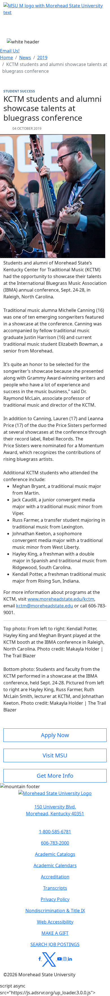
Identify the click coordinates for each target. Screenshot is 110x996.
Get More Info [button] (55, 775)
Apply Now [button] (55, 735)
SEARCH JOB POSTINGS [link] (55, 944)
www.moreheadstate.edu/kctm (61, 599)
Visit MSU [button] (55, 755)
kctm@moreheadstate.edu (44, 606)
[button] (55, 796)
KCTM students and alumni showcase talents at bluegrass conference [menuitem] (54, 67)
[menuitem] (6, 57)
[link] (55, 810)
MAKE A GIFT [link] (55, 933)
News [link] (25, 57)
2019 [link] (42, 57)
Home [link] (6, 57)
